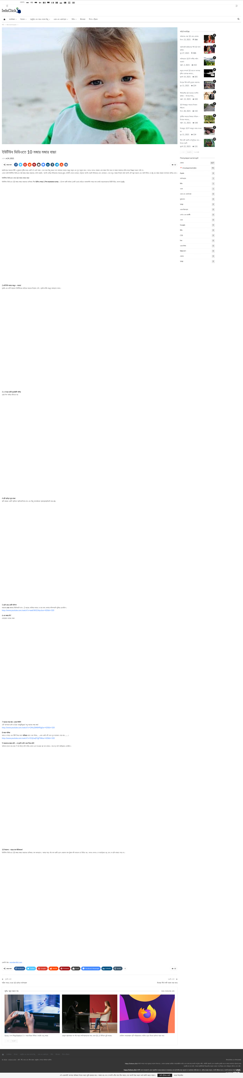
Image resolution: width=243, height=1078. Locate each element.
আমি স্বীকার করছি (164, 1075)
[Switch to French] (44, 2)
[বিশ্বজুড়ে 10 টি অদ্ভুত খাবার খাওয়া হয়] (209, 131)
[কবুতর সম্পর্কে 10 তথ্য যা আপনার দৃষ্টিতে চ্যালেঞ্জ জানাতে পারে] (209, 73)
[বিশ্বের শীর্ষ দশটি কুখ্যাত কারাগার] (209, 85)
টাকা (181, 241)
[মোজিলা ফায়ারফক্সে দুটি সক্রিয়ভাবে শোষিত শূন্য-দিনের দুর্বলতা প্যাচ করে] (147, 1014)
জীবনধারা (82, 19)
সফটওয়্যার (183, 178)
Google (182, 225)
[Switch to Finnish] (40, 2)
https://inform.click (131, 1063)
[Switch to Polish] (61, 2)
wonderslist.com (15, 962)
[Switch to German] (48, 2)
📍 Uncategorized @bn (188, 168)
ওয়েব (181, 189)
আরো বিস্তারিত (178, 1075)
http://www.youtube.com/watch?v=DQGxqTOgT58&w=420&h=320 (28, 738)
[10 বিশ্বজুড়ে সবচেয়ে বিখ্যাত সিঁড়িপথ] (209, 107)
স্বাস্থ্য (181, 204)
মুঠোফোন (182, 199)
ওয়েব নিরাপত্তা (184, 209)
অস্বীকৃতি (238, 1070)
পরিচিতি (22, 2)
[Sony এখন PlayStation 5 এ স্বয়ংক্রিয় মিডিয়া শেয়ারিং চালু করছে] (32, 1014)
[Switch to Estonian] (36, 2)
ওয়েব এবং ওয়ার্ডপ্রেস (60, 19)
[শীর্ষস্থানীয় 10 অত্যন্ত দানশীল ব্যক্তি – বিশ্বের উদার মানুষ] (209, 96)
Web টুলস (183, 251)
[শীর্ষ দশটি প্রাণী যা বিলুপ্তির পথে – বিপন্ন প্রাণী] (209, 143)
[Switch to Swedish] (73, 2)
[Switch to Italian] (52, 2)
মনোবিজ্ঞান (12, 19)
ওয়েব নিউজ (183, 246)
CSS (181, 235)
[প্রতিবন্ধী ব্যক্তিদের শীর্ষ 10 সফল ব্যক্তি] (209, 50)
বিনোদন (22, 19)
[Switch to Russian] (27, 2)
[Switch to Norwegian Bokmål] (57, 2)
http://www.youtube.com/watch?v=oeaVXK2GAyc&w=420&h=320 (28, 610)
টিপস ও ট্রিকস (93, 19)
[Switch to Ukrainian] (32, 2)
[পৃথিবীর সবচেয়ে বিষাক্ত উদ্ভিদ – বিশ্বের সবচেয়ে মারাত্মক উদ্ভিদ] (209, 119)
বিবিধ (73, 19)
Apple (182, 173)
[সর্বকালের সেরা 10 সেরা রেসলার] (209, 39)
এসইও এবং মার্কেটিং (185, 215)
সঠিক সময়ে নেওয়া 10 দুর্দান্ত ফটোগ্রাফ (14, 983)
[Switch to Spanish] (69, 2)
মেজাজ (182, 163)
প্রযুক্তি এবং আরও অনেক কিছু (39, 19)
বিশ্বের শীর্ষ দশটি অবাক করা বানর (167, 983)
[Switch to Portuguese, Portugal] (65, 2)
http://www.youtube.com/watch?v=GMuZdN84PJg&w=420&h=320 (28, 728)
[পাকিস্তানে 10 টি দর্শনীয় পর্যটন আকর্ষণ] (209, 61)
